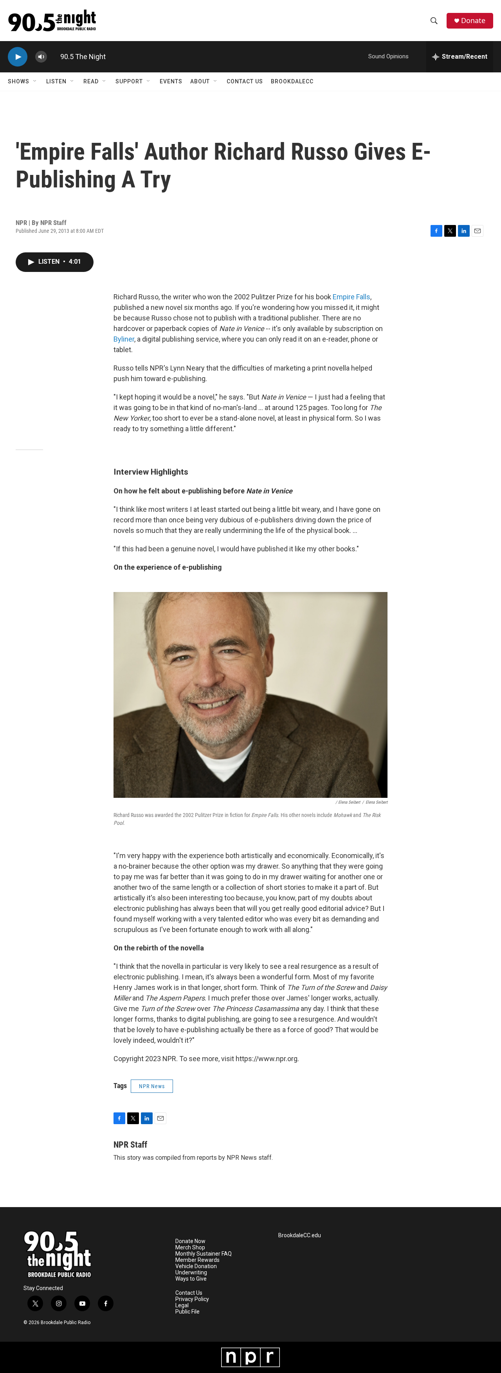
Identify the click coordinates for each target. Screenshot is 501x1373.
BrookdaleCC (292, 81)
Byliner (124, 339)
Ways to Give (191, 1279)
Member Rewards (197, 1260)
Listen (56, 81)
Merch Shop (190, 1248)
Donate (473, 20)
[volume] (41, 57)
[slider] (53, 56)
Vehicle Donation (196, 1266)
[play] (17, 56)
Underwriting (191, 1273)
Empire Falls (351, 297)
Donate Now (190, 1241)
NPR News (152, 1086)
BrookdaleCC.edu (299, 1235)
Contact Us (245, 81)
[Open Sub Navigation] (35, 81)
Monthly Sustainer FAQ (203, 1254)
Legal (182, 1305)
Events (171, 81)
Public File (187, 1312)
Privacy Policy (192, 1299)
